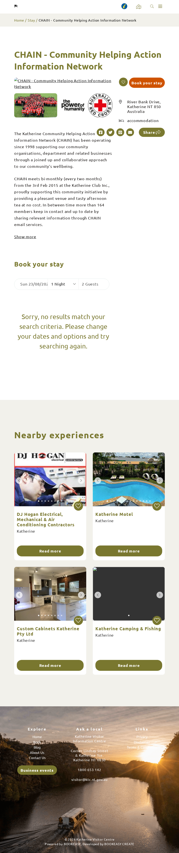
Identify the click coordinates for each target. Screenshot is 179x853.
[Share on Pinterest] (120, 132)
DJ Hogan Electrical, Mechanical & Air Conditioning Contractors (46, 519)
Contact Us (37, 757)
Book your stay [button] (146, 82)
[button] (123, 82)
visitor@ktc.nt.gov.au (89, 779)
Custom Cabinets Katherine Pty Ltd (48, 631)
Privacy (142, 736)
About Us (37, 752)
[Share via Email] (130, 132)
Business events (37, 770)
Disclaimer (142, 742)
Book (37, 742)
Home (19, 20)
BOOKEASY (72, 844)
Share (149, 132)
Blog (37, 747)
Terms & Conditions (142, 747)
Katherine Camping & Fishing (128, 628)
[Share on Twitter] (110, 132)
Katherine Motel (114, 514)
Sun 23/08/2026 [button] (34, 284)
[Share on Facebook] (101, 132)
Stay (31, 20)
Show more (25, 236)
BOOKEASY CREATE (119, 844)
